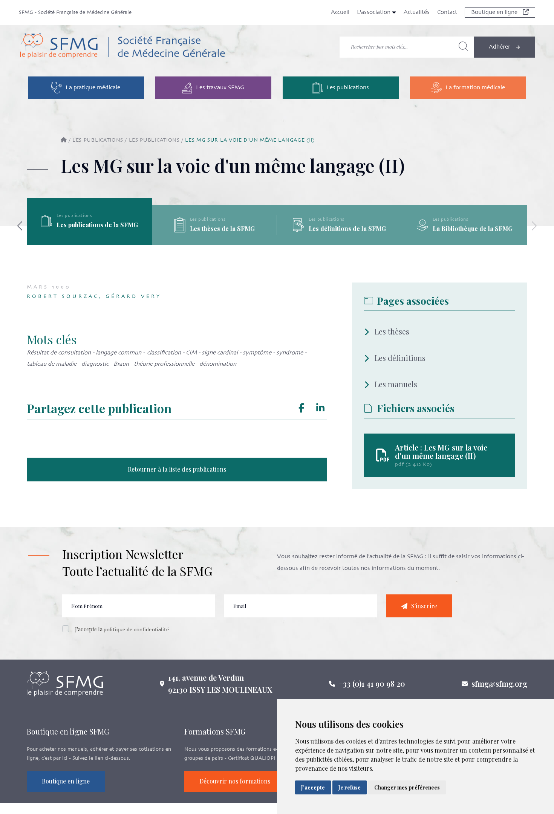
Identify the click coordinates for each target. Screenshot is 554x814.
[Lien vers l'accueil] (122, 47)
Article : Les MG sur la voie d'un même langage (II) (441, 451)
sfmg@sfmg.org (499, 683)
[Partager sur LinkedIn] (320, 408)
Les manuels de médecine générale (91, 228)
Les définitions (400, 358)
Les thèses (392, 331)
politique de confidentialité (136, 630)
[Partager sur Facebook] (301, 408)
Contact (447, 12)
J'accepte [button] (313, 787)
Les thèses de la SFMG (347, 228)
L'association (374, 12)
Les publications (97, 140)
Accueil (340, 12)
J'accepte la (122, 629)
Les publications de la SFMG (222, 225)
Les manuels (396, 384)
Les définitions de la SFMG (472, 228)
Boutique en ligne (495, 12)
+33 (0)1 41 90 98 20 (372, 683)
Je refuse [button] (349, 787)
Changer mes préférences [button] (407, 787)
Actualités (417, 12)
